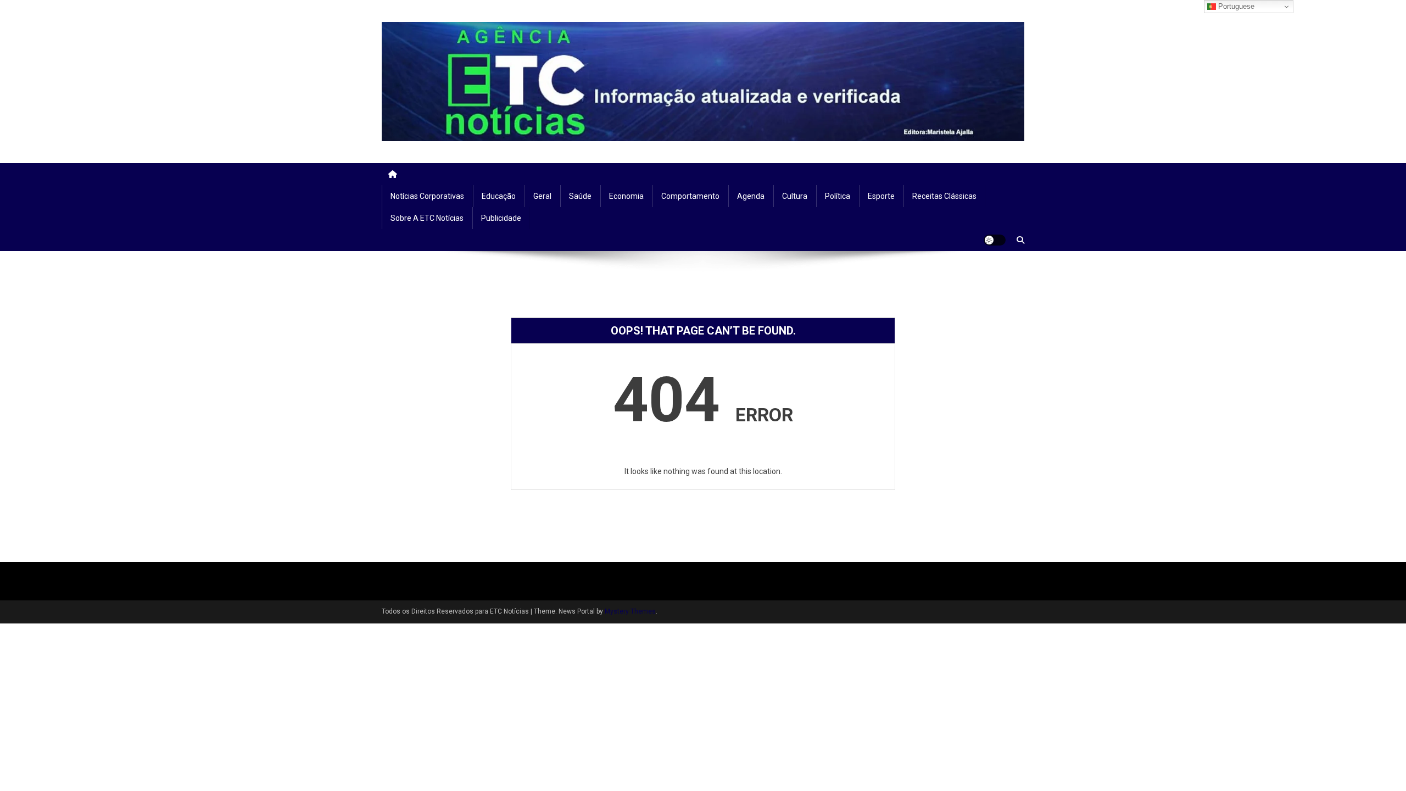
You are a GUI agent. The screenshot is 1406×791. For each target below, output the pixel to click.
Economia (626, 196)
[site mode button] (995, 240)
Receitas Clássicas (944, 196)
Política (837, 196)
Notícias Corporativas (427, 196)
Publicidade (501, 218)
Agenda (751, 196)
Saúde (580, 196)
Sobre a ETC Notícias (427, 218)
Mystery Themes (630, 611)
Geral (542, 196)
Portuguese (1235, 6)
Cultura (794, 196)
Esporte (881, 196)
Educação (499, 196)
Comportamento (690, 196)
